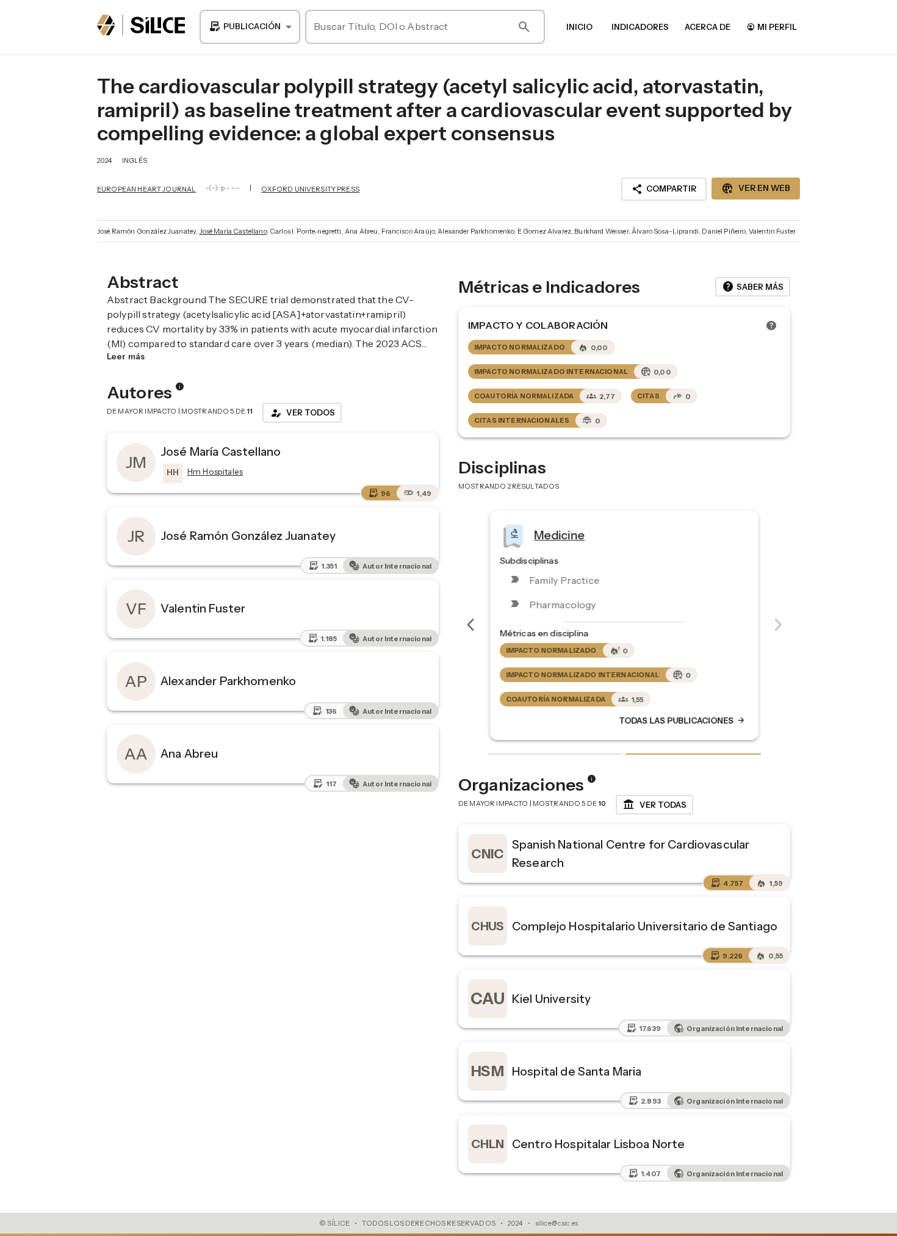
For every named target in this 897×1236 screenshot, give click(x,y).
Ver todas (654, 804)
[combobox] (250, 27)
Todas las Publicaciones (682, 720)
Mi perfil (771, 26)
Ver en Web (755, 188)
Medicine (559, 534)
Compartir (664, 189)
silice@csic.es (556, 1223)
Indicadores (640, 27)
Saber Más (753, 286)
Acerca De (707, 27)
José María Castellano (233, 231)
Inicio (579, 27)
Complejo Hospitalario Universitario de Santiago (644, 926)
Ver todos (302, 413)
